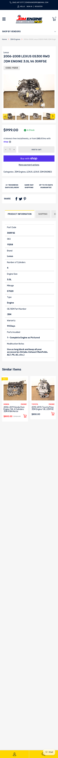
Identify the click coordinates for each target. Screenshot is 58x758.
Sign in (29, 6)
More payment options (29, 165)
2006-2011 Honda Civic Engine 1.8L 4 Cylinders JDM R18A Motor (14, 409)
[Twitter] (20, 198)
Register (39, 6)
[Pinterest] (24, 198)
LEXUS (29, 172)
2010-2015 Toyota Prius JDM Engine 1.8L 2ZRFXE (43, 408)
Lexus (6, 52)
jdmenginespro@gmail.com (36, 2)
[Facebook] (16, 198)
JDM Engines (20, 172)
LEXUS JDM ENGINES (42, 172)
